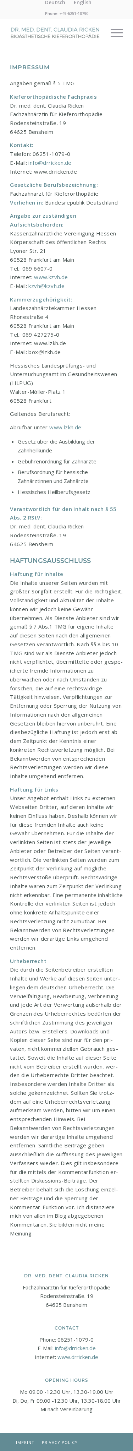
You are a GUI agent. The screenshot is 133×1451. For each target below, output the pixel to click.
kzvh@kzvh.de (46, 285)
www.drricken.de (77, 1356)
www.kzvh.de (52, 277)
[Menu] (113, 32)
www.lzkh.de (65, 427)
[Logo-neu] (55, 32)
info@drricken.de (49, 162)
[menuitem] (113, 32)
